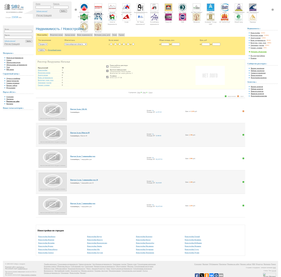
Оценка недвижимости (52, 273)
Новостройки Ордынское (145, 249)
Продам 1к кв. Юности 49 (80, 133)
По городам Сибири (258, 56)
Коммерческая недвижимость (104, 266)
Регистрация (44, 15)
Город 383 (168, 22)
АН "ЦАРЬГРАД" (224, 22)
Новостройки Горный (192, 236)
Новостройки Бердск (94, 236)
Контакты (9, 104)
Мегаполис (196, 22)
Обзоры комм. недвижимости (16, 65)
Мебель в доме (49, 268)
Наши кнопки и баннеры (28, 275)
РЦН (182, 22)
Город (151, 92)
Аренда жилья (70, 35)
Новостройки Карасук (95, 240)
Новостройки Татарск (46, 252)
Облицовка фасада (63, 266)
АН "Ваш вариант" (196, 12)
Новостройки (42, 35)
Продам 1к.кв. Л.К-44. (78, 109)
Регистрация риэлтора (259, 77)
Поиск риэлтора (256, 75)
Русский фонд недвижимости (154, 22)
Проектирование (115, 271)
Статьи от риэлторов (258, 73)
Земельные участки (44, 82)
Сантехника (89, 266)
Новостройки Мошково (193, 246)
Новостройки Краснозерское (97, 243)
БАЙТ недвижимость (224, 12)
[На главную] (18, 10)
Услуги (145, 271)
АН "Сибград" (98, 22)
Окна (108, 268)
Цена (138, 92)
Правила (253, 58)
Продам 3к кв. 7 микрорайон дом (82, 203)
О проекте (10, 97)
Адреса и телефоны (13, 78)
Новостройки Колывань (193, 240)
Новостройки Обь (93, 249)
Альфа (126, 22)
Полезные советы (50, 266)
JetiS (274, 267)
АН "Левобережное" (253, 12)
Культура (259, 264)
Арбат (211, 12)
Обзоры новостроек (13, 62)
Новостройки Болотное (144, 236)
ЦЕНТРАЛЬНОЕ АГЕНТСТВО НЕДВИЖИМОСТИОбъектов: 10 (84, 12)
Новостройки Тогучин (95, 252)
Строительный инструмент (143, 266)
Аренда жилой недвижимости (121, 268)
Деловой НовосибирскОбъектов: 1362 (112, 12)
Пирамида (253, 22)
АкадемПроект (154, 12)
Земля (114, 35)
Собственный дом (77, 266)
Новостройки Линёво (94, 246)
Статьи (8, 60)
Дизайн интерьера (50, 264)
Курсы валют (10, 88)
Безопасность (48, 271)
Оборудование (121, 266)
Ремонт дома (132, 264)
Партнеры (9, 99)
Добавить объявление (259, 52)
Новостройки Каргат (143, 240)
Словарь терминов (12, 83)
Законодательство (12, 81)
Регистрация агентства (259, 96)
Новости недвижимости (14, 58)
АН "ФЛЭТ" (84, 22)
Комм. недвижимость (84, 35)
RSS (253, 264)
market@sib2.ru (22, 268)
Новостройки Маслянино (145, 246)
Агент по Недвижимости (112, 22)
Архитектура (75, 271)
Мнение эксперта (87, 271)
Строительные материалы (147, 264)
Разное (273, 264)
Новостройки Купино (45, 246)
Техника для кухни (101, 271)
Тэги (8, 67)
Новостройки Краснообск (145, 243)
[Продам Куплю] (42, 44)
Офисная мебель (61, 268)
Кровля (82, 273)
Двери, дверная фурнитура (95, 268)
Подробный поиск (54, 50)
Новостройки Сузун (192, 249)
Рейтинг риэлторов (257, 70)
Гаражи (121, 35)
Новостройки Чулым (192, 252)
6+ (131, 44)
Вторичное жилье (56, 35)
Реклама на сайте (233, 264)
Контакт (205, 264)
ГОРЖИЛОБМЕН (238, 12)
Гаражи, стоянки (44, 85)
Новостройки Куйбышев (193, 243)
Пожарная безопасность (76, 268)
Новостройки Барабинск (46, 236)
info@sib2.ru (20, 267)
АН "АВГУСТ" (168, 12)
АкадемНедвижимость (140, 12)
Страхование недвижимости (68, 264)
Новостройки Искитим (46, 240)
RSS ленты (10, 69)
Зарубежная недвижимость (102, 264)
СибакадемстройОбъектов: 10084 (126, 12)
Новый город (239, 22)
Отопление (65, 273)
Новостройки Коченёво (46, 243)
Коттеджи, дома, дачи (102, 35)
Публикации (213, 264)
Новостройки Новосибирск (47, 249)
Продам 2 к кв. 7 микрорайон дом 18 (84, 180)
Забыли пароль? (41, 11)
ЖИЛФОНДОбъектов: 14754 (98, 12)
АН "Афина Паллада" (182, 12)
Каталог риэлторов (257, 68)
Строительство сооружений (132, 271)
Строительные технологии (142, 268)
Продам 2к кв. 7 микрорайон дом (82, 156)
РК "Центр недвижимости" (140, 22)
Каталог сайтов (11, 85)
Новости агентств (257, 91)
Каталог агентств (257, 86)
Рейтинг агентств (257, 89)
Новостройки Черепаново (145, 252)
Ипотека (130, 266)
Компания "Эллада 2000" (210, 22)
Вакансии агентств (257, 93)
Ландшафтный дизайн (62, 271)
